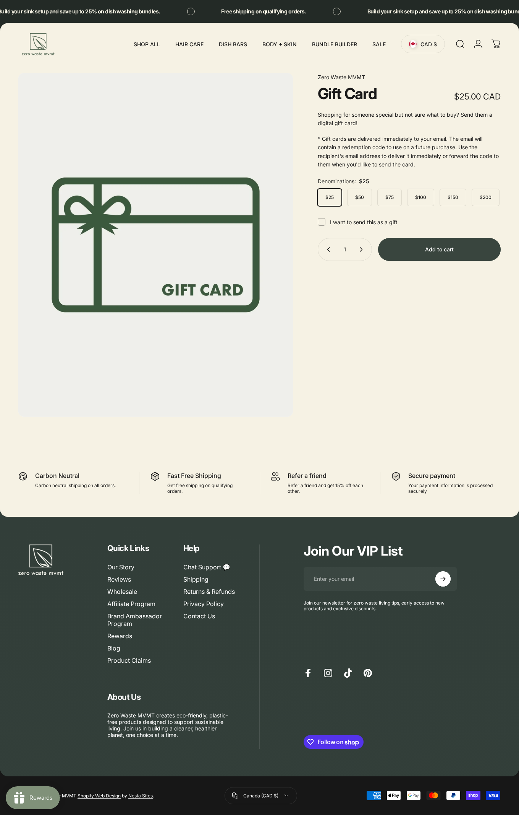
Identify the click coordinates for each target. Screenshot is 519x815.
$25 (329, 197)
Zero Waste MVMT (341, 77)
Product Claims (129, 660)
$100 (420, 197)
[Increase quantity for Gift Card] (363, 249)
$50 (359, 197)
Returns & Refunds (209, 591)
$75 (389, 197)
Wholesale (122, 591)
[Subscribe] (443, 579)
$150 (453, 197)
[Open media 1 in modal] (155, 245)
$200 (486, 197)
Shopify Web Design (99, 796)
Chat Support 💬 (206, 567)
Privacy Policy (203, 604)
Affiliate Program (131, 604)
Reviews (119, 579)
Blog (113, 648)
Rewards (119, 636)
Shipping (196, 579)
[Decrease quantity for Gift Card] (327, 249)
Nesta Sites (140, 796)
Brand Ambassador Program (134, 620)
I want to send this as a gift (364, 222)
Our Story (120, 567)
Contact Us (199, 616)
